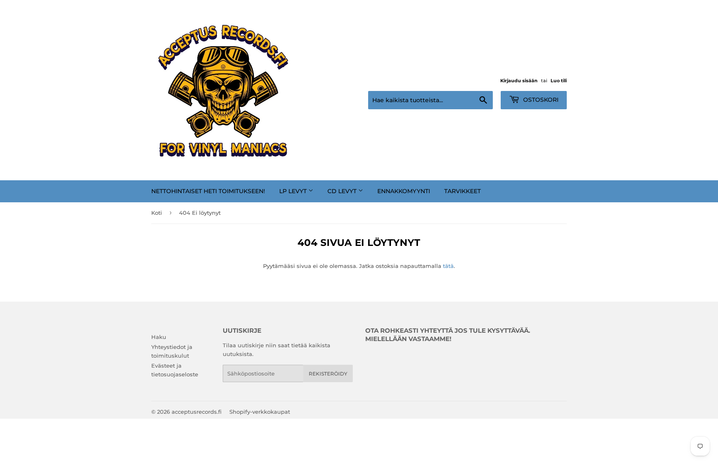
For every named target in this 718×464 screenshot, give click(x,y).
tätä (448, 266)
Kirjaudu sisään (519, 80)
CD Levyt (342, 191)
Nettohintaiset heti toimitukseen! (208, 191)
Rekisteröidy (328, 374)
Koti (156, 212)
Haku (158, 337)
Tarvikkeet (462, 191)
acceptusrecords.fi (196, 411)
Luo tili (559, 80)
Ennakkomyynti (403, 191)
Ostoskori (539, 99)
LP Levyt (293, 191)
